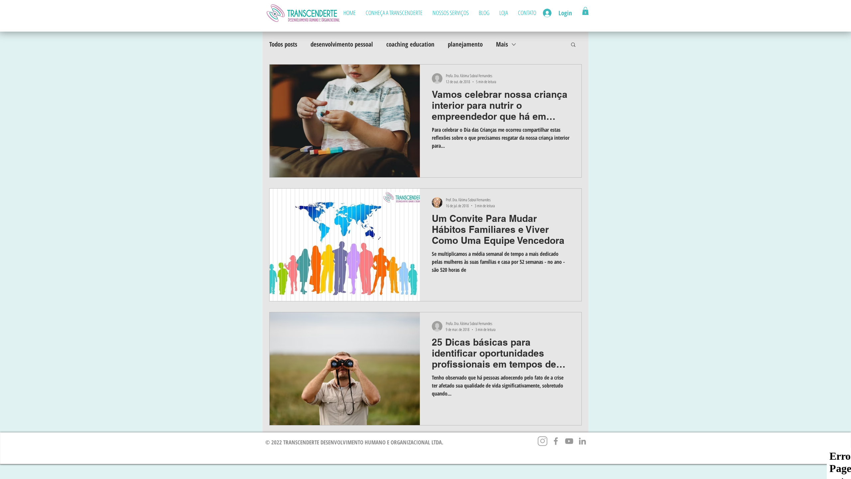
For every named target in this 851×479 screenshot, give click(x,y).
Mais (502, 44)
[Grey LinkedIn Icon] (582, 441)
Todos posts (283, 44)
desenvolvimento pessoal (341, 44)
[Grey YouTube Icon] (569, 441)
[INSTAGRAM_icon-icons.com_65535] (542, 441)
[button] (585, 11)
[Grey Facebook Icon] (556, 441)
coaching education (410, 44)
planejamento (465, 44)
